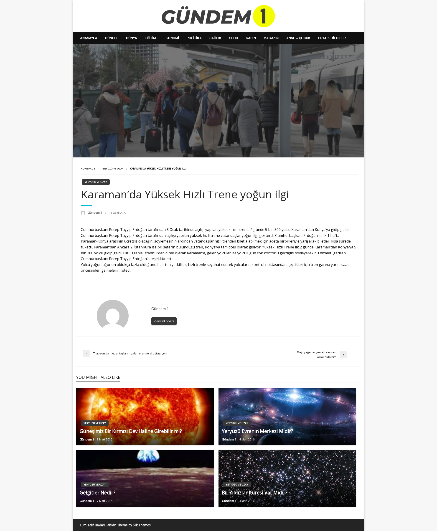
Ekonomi (171, 38)
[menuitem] (88, 38)
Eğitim (150, 38)
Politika (194, 38)
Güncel (111, 38)
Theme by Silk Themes (134, 525)
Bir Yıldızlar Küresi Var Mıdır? (254, 492)
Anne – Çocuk (298, 38)
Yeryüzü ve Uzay (112, 168)
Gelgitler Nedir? (97, 492)
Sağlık (215, 38)
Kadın (251, 38)
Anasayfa (88, 38)
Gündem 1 (95, 212)
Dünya (131, 38)
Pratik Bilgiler (332, 38)
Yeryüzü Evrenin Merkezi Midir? (257, 431)
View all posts (164, 321)
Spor (233, 38)
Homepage (88, 168)
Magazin (271, 38)
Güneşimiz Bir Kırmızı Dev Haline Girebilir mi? (131, 431)
